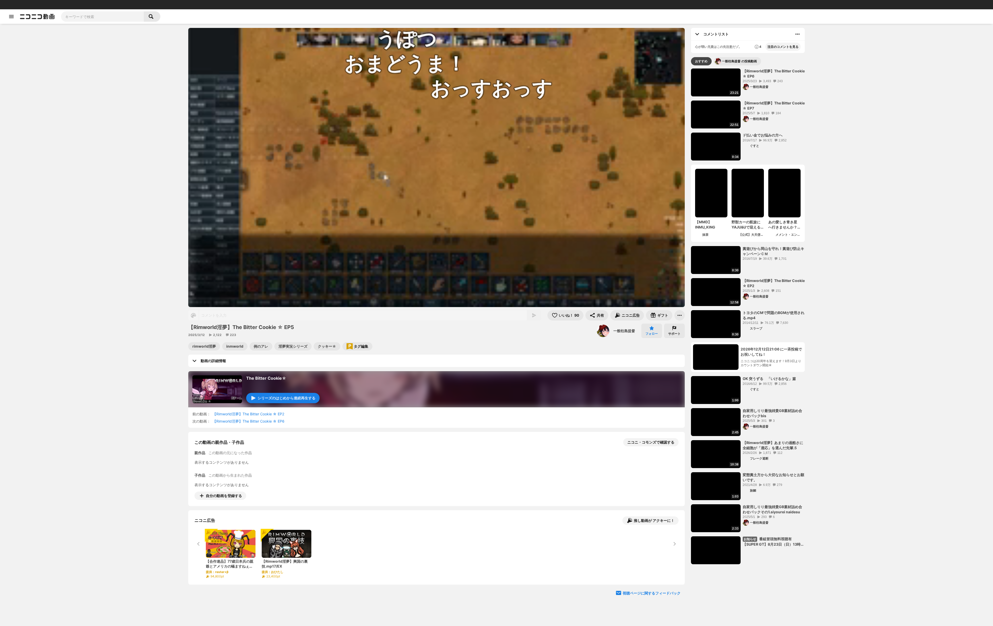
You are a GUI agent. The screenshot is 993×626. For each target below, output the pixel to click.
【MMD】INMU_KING (705, 224)
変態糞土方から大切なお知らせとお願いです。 (773, 477)
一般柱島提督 (624, 331)
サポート (674, 333)
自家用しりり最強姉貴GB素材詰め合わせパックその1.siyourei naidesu (772, 509)
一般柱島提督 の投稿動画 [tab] (739, 61)
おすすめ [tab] (701, 61)
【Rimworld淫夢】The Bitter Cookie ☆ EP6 (248, 421)
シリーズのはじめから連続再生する (286, 398)
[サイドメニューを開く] (11, 16)
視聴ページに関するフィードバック (652, 593)
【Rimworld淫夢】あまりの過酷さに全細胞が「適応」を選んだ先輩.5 (773, 445)
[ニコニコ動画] (37, 16)
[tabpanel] (748, 316)
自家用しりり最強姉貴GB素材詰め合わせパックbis (772, 413)
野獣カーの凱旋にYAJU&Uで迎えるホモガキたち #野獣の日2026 (748, 225)
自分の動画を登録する (224, 495)
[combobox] (102, 16)
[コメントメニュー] (797, 34)
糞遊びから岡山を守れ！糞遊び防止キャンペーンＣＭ (773, 251)
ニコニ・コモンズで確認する (650, 442)
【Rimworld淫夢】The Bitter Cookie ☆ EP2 (248, 414)
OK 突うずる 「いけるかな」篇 (769, 378)
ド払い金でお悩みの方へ (763, 135)
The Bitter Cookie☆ (266, 378)
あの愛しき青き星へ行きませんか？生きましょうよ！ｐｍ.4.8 (782, 225)
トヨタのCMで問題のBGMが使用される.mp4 (773, 315)
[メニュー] (679, 315)
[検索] (152, 16)
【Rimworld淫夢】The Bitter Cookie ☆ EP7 (774, 105)
